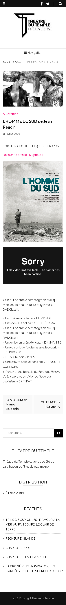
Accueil (6, 62)
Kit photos (36, 155)
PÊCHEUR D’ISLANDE (20, 538)
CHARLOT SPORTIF (19, 548)
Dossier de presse (15, 155)
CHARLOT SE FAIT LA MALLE (26, 557)
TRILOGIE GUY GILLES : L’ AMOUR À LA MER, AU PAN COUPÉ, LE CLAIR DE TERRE (33, 524)
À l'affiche (17, 62)
